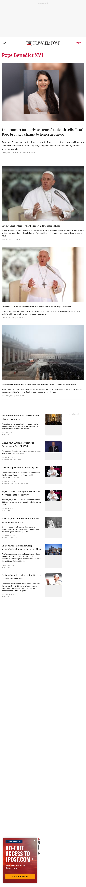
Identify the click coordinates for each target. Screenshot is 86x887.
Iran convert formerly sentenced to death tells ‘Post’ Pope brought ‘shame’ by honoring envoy (42, 131)
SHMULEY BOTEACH (10, 538)
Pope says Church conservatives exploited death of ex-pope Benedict (36, 306)
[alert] (20, 861)
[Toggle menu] (5, 42)
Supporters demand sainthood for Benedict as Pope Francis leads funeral (39, 384)
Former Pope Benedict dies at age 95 (20, 467)
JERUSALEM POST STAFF (12, 459)
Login (78, 43)
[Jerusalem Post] (43, 43)
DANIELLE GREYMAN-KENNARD (25, 153)
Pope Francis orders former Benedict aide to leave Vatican (31, 225)
